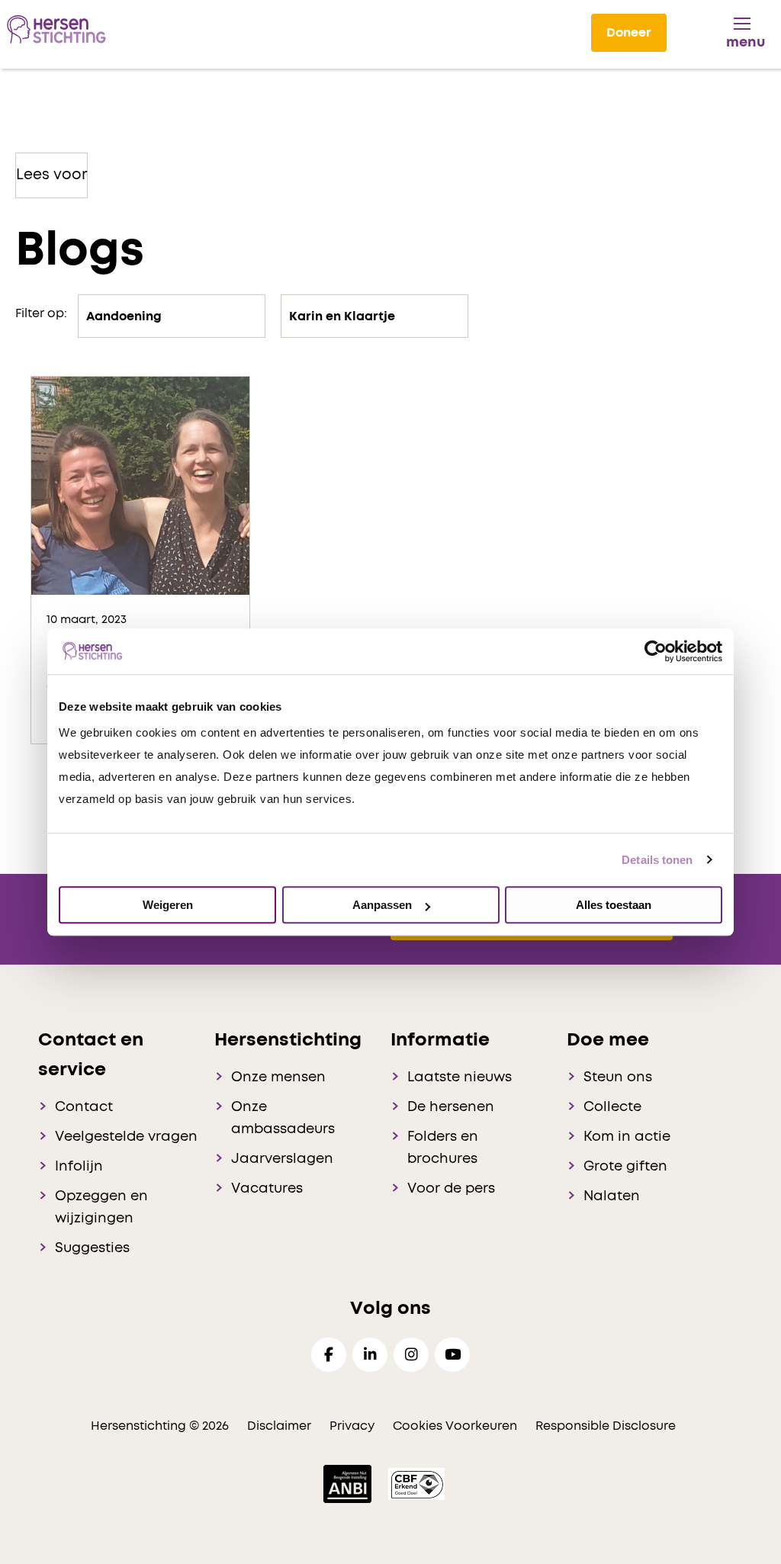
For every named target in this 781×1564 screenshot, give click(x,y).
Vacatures (267, 1189)
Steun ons (617, 1077)
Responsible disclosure (605, 1426)
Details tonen (657, 859)
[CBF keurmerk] (416, 1483)
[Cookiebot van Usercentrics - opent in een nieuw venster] (655, 651)
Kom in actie (626, 1137)
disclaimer (279, 1426)
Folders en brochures (442, 1148)
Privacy (351, 1426)
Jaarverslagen (282, 1159)
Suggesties (92, 1248)
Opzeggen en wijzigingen (101, 1207)
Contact (84, 1107)
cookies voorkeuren (456, 1426)
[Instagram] (411, 1355)
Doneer (628, 33)
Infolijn (79, 1167)
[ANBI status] (348, 1483)
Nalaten (611, 1196)
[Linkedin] (369, 1355)
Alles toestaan (613, 904)
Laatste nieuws (459, 1077)
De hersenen (450, 1107)
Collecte (612, 1107)
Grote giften (625, 1167)
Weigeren (168, 904)
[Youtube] (452, 1355)
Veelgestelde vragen (126, 1137)
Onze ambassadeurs (283, 1118)
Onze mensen (278, 1077)
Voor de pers (451, 1189)
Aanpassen (382, 904)
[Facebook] (328, 1355)
